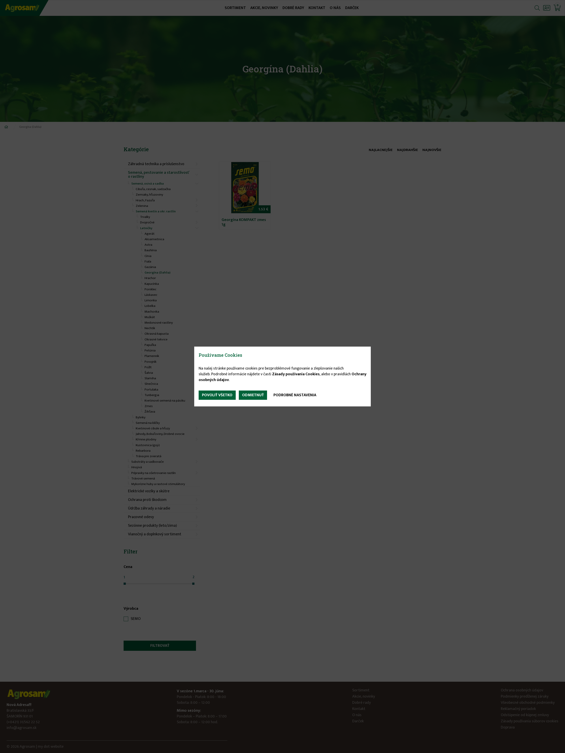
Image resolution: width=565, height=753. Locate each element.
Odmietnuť (253, 395)
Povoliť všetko (217, 395)
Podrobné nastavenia (294, 395)
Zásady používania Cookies (296, 374)
